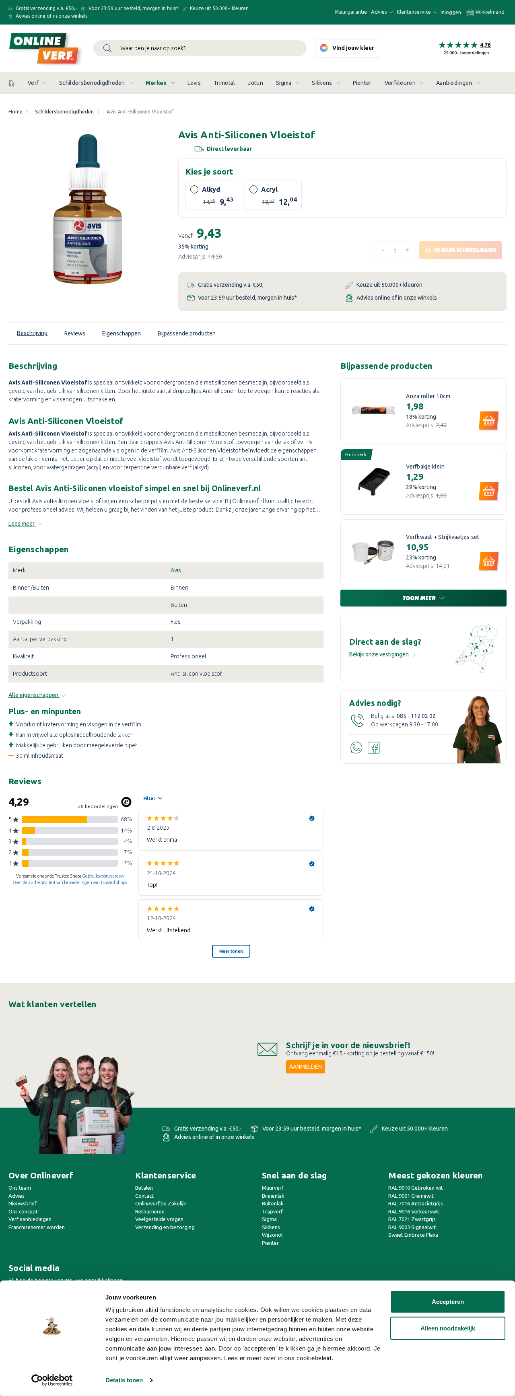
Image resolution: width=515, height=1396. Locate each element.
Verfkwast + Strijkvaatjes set (442, 537)
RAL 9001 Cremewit (411, 1196)
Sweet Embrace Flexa (413, 1235)
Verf (33, 83)
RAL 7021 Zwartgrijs (412, 1219)
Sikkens (322, 83)
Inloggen (451, 12)
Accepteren (448, 1301)
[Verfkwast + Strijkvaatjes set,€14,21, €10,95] (373, 552)
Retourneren (150, 1211)
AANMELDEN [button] (305, 1066)
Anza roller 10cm (428, 396)
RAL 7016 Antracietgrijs (415, 1203)
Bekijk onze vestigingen (379, 654)
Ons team (19, 1187)
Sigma (284, 83)
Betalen (144, 1187)
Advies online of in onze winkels (50, 16)
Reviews (74, 333)
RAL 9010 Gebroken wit (415, 1187)
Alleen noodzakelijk (447, 1327)
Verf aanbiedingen (30, 1219)
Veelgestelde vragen (159, 1219)
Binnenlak (273, 1196)
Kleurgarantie (351, 11)
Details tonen (124, 1380)
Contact (144, 1196)
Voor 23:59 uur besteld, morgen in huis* (132, 8)
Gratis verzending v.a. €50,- (45, 8)
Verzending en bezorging (165, 1227)
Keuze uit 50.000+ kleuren (219, 8)
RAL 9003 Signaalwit (412, 1227)
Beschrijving (32, 333)
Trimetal (224, 83)
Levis (194, 83)
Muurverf (273, 1187)
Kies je (209, 171)
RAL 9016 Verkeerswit (413, 1211)
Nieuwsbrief (22, 1203)
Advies (379, 11)
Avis (176, 570)
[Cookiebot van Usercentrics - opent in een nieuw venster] (52, 1380)
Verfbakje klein (425, 467)
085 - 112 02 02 (416, 716)
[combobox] (200, 48)
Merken (156, 83)
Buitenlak (273, 1203)
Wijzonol (272, 1235)
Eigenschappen (121, 333)
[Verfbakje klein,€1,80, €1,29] (373, 482)
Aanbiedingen (454, 83)
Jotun (255, 83)
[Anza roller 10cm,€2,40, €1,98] (373, 411)
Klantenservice (414, 11)
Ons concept (23, 1211)
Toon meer (420, 598)
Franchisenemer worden (36, 1227)
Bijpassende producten (187, 333)
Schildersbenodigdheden (92, 83)
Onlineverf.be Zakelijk (160, 1203)
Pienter (362, 83)
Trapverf (272, 1211)
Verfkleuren (400, 83)
